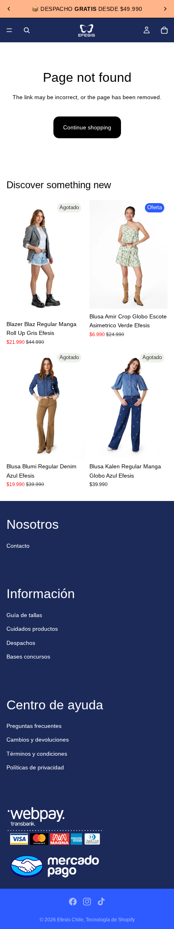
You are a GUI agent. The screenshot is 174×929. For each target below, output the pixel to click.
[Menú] (9, 30)
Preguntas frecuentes (34, 726)
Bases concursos (28, 656)
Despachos (20, 643)
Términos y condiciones (36, 753)
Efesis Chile (70, 920)
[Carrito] (164, 30)
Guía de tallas (24, 615)
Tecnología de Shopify (110, 920)
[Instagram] (87, 901)
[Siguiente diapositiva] (165, 9)
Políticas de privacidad (35, 767)
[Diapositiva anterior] (9, 9)
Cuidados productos (32, 629)
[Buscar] (27, 30)
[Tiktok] (101, 901)
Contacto (18, 545)
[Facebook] (73, 901)
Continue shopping (87, 127)
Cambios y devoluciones (37, 739)
